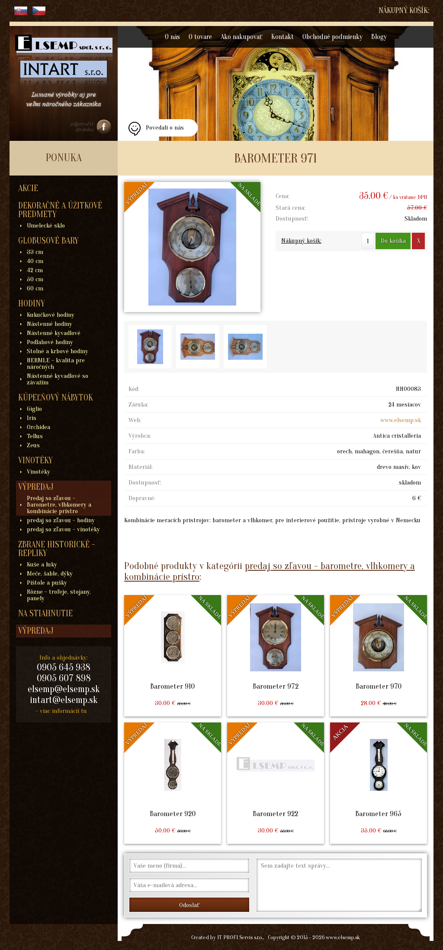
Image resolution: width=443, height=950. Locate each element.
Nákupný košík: (404, 10)
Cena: (282, 196)
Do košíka (393, 240)
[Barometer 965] (378, 783)
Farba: (136, 451)
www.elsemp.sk (400, 420)
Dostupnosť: (292, 218)
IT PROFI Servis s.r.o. (240, 937)
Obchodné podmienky (332, 37)
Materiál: (140, 467)
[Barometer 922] (275, 783)
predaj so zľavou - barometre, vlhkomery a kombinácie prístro (269, 571)
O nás (172, 37)
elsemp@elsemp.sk (64, 689)
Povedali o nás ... (165, 130)
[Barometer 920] (172, 783)
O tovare (200, 37)
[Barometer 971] (192, 247)
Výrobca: (139, 435)
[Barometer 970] (378, 655)
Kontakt (282, 37)
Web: (134, 420)
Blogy (379, 37)
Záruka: (138, 404)
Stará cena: (290, 207)
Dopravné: (141, 498)
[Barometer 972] (275, 655)
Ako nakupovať (242, 37)
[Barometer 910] (172, 655)
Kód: (133, 389)
